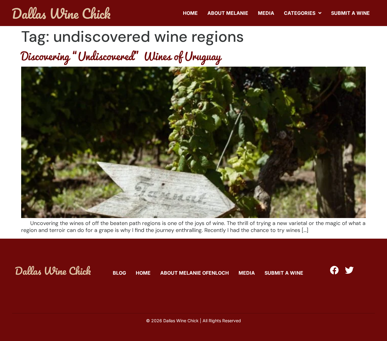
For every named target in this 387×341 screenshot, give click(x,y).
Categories (299, 13)
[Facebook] (334, 270)
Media (266, 13)
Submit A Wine (350, 13)
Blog (119, 273)
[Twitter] (349, 270)
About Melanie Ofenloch (194, 273)
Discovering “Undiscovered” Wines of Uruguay (121, 55)
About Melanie (227, 13)
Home (190, 13)
